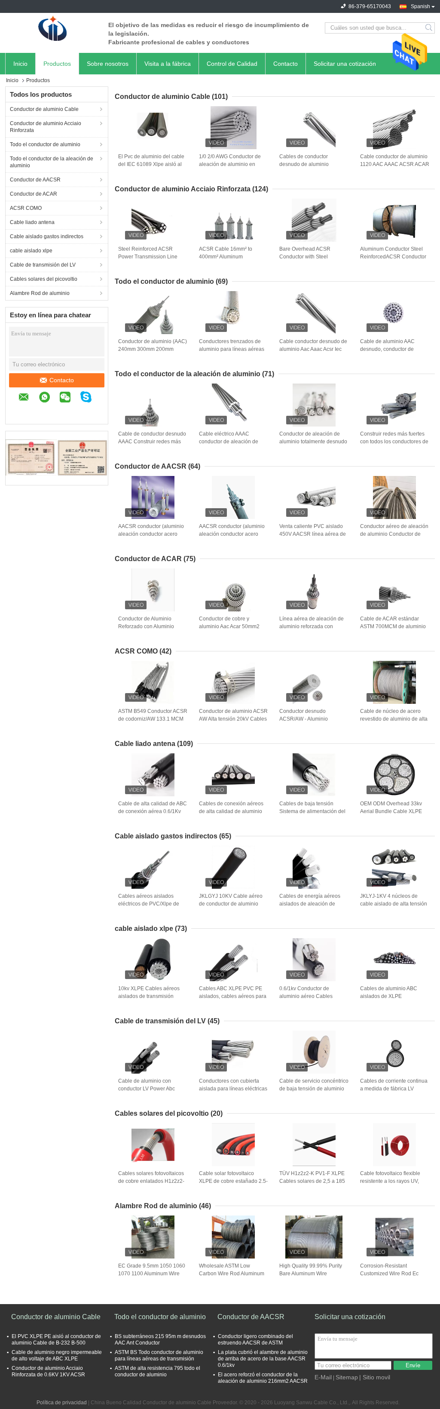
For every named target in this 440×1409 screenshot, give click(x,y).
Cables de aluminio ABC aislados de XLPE (388, 992)
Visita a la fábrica (167, 63)
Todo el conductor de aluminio (45, 144)
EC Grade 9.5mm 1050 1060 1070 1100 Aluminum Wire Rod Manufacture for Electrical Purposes (151, 1274)
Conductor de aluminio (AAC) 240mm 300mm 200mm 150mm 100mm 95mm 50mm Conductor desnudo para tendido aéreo (152, 349)
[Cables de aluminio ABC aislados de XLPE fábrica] (394, 959)
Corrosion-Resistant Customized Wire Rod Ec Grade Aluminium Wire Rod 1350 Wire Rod (392, 1274)
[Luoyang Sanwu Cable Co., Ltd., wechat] (69, 398)
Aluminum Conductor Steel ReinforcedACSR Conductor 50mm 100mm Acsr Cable (393, 256)
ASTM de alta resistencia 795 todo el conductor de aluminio (157, 1371)
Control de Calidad (232, 63)
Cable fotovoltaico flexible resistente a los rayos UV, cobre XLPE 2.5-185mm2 (390, 1181)
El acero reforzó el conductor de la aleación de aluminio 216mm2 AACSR (263, 1378)
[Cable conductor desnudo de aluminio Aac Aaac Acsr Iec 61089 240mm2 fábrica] (314, 312)
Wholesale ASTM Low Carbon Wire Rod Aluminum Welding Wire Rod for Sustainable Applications (231, 1274)
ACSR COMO (26, 208)
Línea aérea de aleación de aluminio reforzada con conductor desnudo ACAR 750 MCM (311, 627)
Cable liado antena (32, 222)
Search (429, 28)
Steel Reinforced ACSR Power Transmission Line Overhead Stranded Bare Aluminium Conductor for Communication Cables (147, 257)
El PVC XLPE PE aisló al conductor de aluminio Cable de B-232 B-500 (56, 1339)
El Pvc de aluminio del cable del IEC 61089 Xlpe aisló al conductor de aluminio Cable (152, 164)
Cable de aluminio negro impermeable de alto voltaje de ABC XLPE (57, 1355)
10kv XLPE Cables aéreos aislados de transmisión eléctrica (149, 996)
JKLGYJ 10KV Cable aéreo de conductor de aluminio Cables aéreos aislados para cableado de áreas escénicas (233, 904)
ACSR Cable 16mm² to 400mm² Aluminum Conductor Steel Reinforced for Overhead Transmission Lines (231, 257)
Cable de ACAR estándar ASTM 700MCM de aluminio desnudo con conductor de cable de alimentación (393, 627)
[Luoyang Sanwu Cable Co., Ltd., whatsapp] (48, 398)
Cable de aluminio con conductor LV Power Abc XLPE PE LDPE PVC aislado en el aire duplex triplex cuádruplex (151, 1089)
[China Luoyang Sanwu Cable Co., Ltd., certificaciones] (31, 457)
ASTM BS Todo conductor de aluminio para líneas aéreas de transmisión (159, 1355)
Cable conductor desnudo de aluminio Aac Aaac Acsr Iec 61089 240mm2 (313, 349)
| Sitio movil (374, 1377)
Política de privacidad (62, 1403)
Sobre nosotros (107, 63)
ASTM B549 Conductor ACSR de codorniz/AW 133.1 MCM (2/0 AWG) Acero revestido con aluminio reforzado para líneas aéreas (152, 719)
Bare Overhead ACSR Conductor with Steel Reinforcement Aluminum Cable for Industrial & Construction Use (308, 257)
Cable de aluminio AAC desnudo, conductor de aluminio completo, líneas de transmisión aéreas (393, 349)
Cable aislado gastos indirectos (46, 236)
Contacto (285, 63)
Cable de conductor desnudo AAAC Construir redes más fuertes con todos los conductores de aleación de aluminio (152, 442)
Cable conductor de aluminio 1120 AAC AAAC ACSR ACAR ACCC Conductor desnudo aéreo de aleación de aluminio (394, 164)
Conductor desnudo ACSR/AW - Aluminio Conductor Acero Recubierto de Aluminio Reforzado (312, 719)
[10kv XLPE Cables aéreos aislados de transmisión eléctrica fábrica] (153, 959)
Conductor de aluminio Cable (44, 109)
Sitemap (347, 1377)
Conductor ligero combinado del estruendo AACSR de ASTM (255, 1339)
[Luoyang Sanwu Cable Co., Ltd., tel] (22, 411)
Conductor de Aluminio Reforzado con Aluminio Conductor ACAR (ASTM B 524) (149, 627)
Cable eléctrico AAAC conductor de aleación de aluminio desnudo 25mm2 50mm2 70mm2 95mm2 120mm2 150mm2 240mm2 (231, 442)
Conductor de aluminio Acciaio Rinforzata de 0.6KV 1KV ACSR (48, 1371)
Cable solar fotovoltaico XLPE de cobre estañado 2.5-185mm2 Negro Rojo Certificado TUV (233, 1181)
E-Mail (323, 1377)
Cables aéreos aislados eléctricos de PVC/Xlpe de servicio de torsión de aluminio (148, 904)
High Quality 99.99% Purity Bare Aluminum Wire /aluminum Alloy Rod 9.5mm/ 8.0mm (312, 1274)
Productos (57, 63)
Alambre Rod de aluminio (40, 293)
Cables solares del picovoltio (43, 279)
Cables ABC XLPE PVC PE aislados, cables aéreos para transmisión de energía (232, 996)
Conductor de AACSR (35, 180)
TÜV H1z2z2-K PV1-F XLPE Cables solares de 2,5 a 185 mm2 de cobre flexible (312, 1181)
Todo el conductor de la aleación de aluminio (51, 162)
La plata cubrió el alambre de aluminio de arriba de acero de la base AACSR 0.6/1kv (263, 1358)
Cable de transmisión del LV (43, 265)
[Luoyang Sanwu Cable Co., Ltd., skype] (90, 398)
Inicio (20, 63)
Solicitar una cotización (345, 63)
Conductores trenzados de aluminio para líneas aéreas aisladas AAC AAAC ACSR (231, 349)
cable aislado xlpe (31, 251)
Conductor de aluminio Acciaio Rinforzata (45, 126)
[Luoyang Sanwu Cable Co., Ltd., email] (28, 398)
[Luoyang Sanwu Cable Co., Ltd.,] (52, 28)
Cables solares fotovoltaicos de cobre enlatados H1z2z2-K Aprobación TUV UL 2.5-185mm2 (151, 1181)
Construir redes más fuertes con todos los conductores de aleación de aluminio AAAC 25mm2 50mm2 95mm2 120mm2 (394, 442)
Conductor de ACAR (33, 194)
